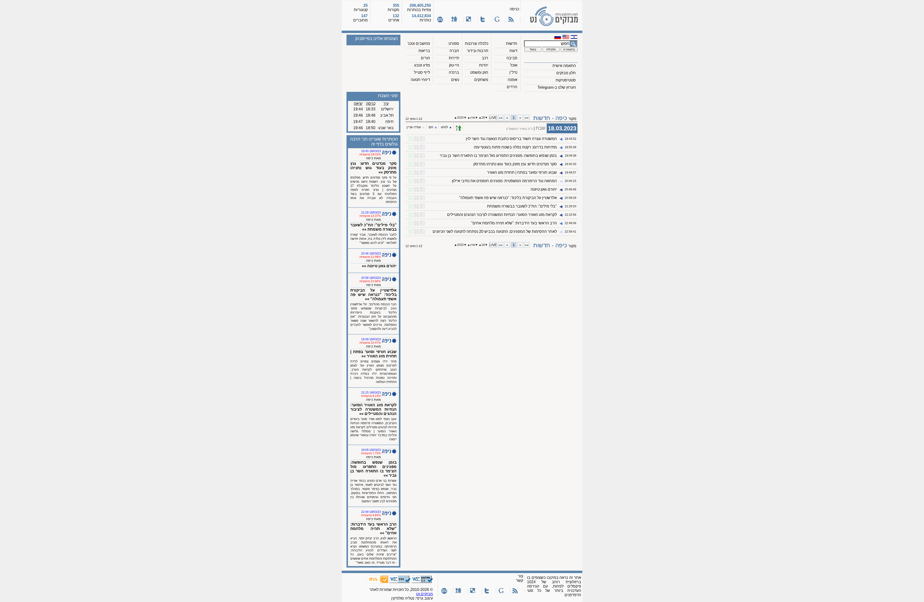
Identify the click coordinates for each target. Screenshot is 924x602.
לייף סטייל (422, 72)
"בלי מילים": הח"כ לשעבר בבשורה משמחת (522, 206)
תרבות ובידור (477, 51)
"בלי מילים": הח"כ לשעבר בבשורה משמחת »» (373, 227)
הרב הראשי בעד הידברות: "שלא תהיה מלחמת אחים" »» (373, 528)
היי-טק (454, 65)
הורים (425, 58)
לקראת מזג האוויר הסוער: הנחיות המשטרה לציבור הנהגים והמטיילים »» (373, 409)
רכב (485, 58)
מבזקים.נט (424, 594)
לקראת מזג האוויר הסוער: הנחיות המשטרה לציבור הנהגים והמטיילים (502, 215)
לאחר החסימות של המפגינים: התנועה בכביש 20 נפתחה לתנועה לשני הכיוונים (495, 231)
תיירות (454, 58)
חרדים (512, 87)
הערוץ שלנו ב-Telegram (557, 87)
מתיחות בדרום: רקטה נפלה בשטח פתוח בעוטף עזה (515, 147)
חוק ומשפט (479, 72)
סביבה (512, 58)
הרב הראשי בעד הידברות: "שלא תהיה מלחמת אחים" (514, 223)
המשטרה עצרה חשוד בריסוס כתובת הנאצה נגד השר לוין (511, 139)
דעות (513, 51)
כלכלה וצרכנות (476, 43)
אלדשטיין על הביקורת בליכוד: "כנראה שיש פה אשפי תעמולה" (508, 198)
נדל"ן (513, 72)
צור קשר (519, 578)
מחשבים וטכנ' (418, 43)
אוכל (513, 65)
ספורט (454, 43)
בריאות (424, 51)
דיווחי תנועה (420, 80)
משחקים (481, 80)
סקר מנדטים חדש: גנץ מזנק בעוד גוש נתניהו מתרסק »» (373, 167)
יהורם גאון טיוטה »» (379, 266)
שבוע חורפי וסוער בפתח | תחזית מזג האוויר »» (373, 354)
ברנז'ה (454, 72)
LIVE (493, 118)
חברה (454, 51)
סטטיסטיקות (566, 80)
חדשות (511, 43)
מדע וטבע (422, 65)
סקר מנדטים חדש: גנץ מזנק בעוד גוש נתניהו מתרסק (515, 164)
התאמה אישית (564, 66)
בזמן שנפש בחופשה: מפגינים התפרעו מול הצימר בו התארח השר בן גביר (498, 156)
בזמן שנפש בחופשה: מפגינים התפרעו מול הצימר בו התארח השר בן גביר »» (373, 468)
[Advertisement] (491, 101)
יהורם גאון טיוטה (544, 189)
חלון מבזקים (566, 73)
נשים (455, 80)
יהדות (483, 65)
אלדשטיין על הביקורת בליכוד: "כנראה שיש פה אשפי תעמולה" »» (373, 294)
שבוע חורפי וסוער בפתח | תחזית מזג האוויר (522, 172)
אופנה (512, 80)
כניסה (514, 9)
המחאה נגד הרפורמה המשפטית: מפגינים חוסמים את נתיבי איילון (504, 181)
